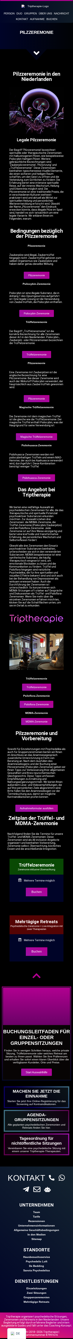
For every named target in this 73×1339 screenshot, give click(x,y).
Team (36, 1212)
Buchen (51, 19)
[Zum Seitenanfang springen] (36, 975)
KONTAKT (26, 1177)
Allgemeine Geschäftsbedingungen (36, 1230)
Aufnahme (37, 19)
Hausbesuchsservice (36, 1256)
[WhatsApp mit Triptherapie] (61, 1177)
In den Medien (37, 1234)
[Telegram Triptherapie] (26, 1189)
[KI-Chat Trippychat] (47, 1189)
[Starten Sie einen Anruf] (51, 1178)
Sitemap (36, 1239)
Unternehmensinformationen (36, 1225)
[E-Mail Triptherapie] (36, 1189)
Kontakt (22, 19)
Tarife (36, 1216)
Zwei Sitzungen (36, 1292)
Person (9, 13)
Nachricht (61, 13)
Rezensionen (36, 1221)
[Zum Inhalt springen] (36, 53)
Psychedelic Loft (36, 1261)
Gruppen (30, 13)
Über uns (45, 13)
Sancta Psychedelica (36, 1270)
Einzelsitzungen (36, 1288)
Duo (19, 13)
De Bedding (36, 1265)
